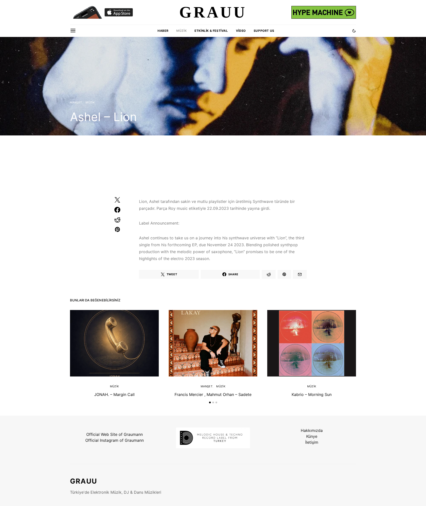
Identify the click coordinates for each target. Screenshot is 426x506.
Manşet (76, 102)
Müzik (181, 31)
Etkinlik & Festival (211, 31)
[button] (354, 31)
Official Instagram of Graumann (114, 440)
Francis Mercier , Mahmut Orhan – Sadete (213, 394)
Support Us (264, 31)
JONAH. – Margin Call (114, 394)
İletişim (311, 442)
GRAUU (83, 481)
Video (241, 31)
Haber (163, 31)
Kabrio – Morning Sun (312, 394)
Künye (311, 436)
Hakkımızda (312, 430)
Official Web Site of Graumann (114, 434)
